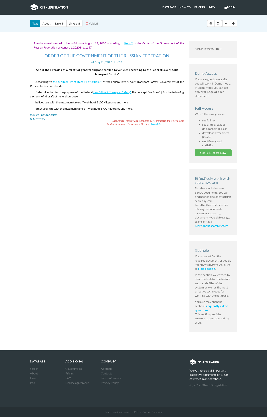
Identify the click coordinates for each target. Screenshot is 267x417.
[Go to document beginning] (226, 23)
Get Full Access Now (213, 152)
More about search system (211, 225)
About (46, 23)
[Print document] (211, 23)
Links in (59, 23)
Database (169, 7)
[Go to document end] (233, 23)
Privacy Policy (110, 382)
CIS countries (73, 368)
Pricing (199, 7)
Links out (74, 23)
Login (229, 7)
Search (34, 368)
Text (35, 23)
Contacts (106, 373)
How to (185, 7)
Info (212, 7)
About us (106, 368)
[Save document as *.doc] (218, 23)
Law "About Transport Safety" (112, 92)
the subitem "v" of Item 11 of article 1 (77, 81)
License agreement (77, 382)
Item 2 (128, 43)
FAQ (68, 378)
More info (156, 124)
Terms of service (111, 378)
